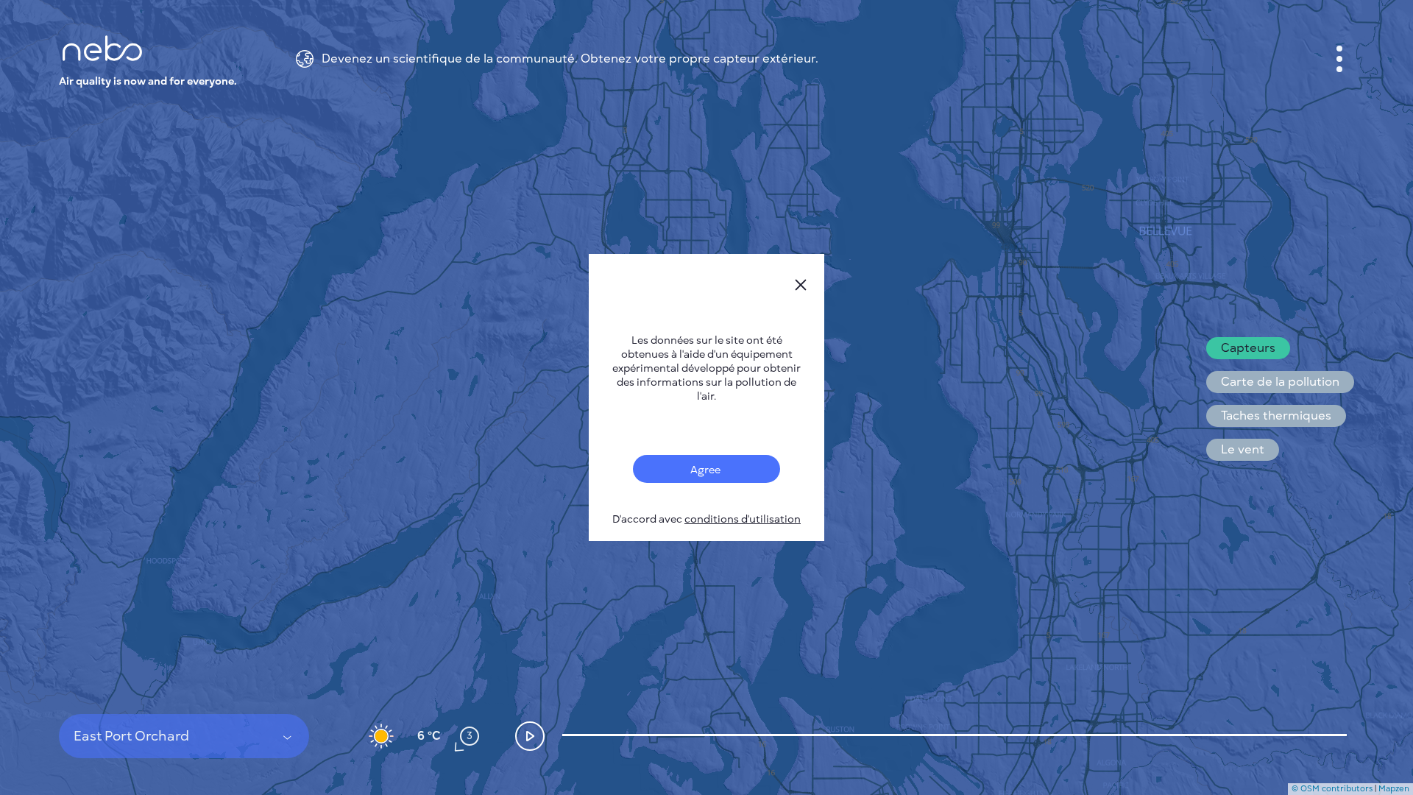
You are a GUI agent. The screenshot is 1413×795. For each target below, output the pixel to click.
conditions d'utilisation (742, 519)
